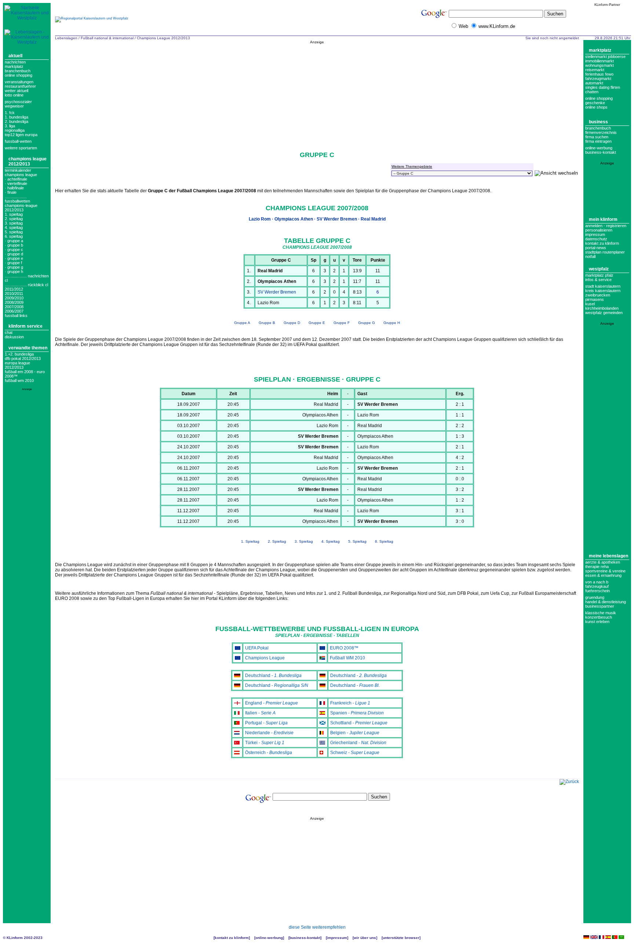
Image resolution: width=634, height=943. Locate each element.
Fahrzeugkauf (597, 586)
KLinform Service (25, 326)
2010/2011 (14, 293)
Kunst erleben (597, 621)
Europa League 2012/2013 (17, 365)
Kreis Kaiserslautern (602, 290)
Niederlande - (269, 732)
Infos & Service (598, 279)
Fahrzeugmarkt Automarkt (598, 80)
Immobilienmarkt (599, 61)
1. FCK (10, 112)
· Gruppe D (14, 254)
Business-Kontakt (304, 938)
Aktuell (15, 55)
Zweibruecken (597, 295)
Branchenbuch (17, 71)
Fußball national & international (107, 38)
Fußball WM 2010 (19, 380)
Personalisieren (598, 230)
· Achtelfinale (16, 179)
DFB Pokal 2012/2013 (23, 358)
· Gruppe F (13, 263)
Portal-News (595, 247)
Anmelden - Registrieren (605, 225)
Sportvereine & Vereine (605, 571)
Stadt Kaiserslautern (602, 286)
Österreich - (268, 752)
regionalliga (15, 130)
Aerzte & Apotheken (602, 562)
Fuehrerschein (597, 591)
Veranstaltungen (19, 82)
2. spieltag (14, 218)
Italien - (260, 713)
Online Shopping (18, 75)
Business (598, 121)
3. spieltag (14, 223)
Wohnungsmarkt (599, 65)
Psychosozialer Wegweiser (18, 103)
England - (271, 703)
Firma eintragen (598, 141)
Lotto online (14, 95)
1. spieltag (14, 214)
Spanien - (357, 713)
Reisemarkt (594, 70)
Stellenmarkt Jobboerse (605, 56)
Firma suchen (596, 137)
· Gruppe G (14, 267)
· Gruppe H (14, 271)
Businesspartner (599, 606)
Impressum (595, 234)
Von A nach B (596, 582)
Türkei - (264, 742)
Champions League (265, 657)
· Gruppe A (14, 241)
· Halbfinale (14, 188)
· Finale (11, 192)
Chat (8, 332)
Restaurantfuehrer (20, 86)
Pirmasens (594, 299)
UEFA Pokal (257, 648)
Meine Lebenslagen (608, 555)
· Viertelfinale (16, 183)
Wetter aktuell (16, 90)
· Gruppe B (14, 245)
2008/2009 (14, 302)
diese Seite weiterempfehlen (317, 927)
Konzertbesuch (598, 617)
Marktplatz (14, 66)
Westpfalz (599, 269)
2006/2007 (14, 311)
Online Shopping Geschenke (599, 100)
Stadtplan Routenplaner (605, 252)
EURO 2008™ (344, 648)
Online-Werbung (598, 148)
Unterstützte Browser (401, 938)
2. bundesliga (16, 121)
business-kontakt (600, 152)
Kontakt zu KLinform (602, 243)
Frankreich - (350, 703)
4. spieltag (14, 227)
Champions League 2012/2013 (27, 161)
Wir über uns (365, 938)
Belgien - (354, 732)
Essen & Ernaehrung (603, 575)
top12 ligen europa (21, 134)
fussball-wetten (18, 141)
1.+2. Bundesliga (19, 354)
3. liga (10, 126)
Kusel (590, 304)
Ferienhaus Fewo (599, 74)
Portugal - (266, 722)
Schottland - (358, 722)
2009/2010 (14, 298)
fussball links (16, 315)
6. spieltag (14, 236)
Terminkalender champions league (21, 172)
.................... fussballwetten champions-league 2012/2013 (21, 203)
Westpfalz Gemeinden (604, 312)
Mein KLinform (603, 219)
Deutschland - (273, 675)
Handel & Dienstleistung (605, 602)
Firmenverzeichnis (601, 132)
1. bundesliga (16, 117)
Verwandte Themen (27, 347)
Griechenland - (358, 742)
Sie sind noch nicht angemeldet (552, 38)
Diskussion (14, 337)
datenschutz (596, 239)
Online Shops (596, 107)
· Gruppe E (14, 258)
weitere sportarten (21, 148)
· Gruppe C (14, 249)
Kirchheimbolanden (602, 308)
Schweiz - (354, 752)
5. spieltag (14, 232)
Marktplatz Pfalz (599, 275)
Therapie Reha (597, 566)
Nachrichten (15, 62)
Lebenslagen (66, 38)
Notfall (590, 256)
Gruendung (594, 597)
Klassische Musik (600, 613)
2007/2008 (14, 307)
